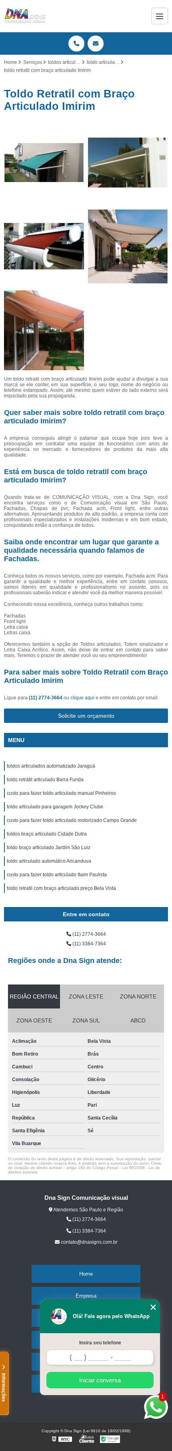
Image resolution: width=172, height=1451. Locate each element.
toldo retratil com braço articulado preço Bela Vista (61, 888)
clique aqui (82, 698)
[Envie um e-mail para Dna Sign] (96, 44)
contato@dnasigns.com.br (89, 1242)
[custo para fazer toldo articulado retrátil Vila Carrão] (44, 162)
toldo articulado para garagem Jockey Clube (55, 807)
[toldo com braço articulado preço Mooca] (44, 330)
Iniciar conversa (100, 1380)
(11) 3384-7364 (88, 944)
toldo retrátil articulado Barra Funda (45, 779)
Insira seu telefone (100, 1343)
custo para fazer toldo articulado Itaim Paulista (57, 874)
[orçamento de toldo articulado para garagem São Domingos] (44, 246)
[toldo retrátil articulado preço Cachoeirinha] (128, 162)
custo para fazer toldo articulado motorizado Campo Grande (72, 820)
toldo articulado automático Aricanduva (49, 861)
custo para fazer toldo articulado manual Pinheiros (61, 793)
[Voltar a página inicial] (25, 16)
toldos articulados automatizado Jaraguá (51, 766)
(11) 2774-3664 (46, 698)
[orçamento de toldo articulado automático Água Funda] (128, 246)
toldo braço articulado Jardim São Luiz (48, 847)
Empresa (86, 1296)
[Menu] (159, 16)
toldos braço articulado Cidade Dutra (47, 834)
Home (86, 1274)
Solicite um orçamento (86, 716)
